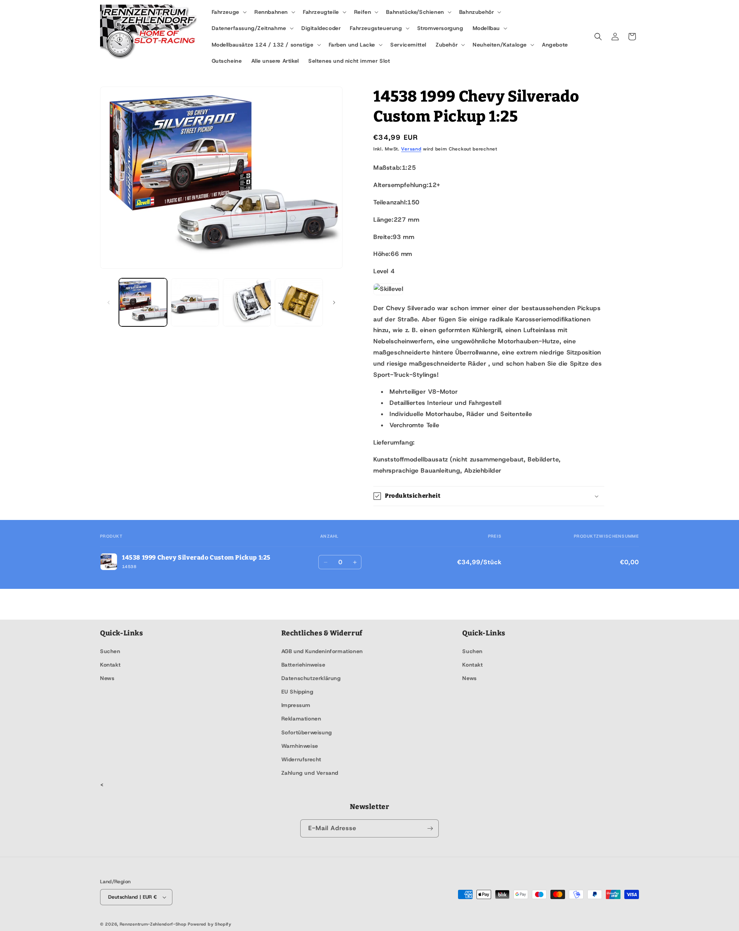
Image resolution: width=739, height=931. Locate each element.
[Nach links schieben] (108, 302)
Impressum (296, 705)
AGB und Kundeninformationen (322, 651)
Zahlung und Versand (309, 772)
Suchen (110, 651)
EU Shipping (297, 691)
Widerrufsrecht (301, 759)
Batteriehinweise (303, 664)
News (107, 678)
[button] (228, 12)
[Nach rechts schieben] (334, 302)
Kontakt (110, 664)
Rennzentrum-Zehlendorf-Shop (154, 924)
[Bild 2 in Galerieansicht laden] (195, 302)
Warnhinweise (299, 745)
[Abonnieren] (429, 828)
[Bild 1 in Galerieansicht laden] (143, 302)
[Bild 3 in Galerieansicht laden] (247, 302)
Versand (411, 149)
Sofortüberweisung (306, 732)
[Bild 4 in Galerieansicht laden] (299, 302)
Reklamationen (301, 718)
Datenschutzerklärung (311, 678)
